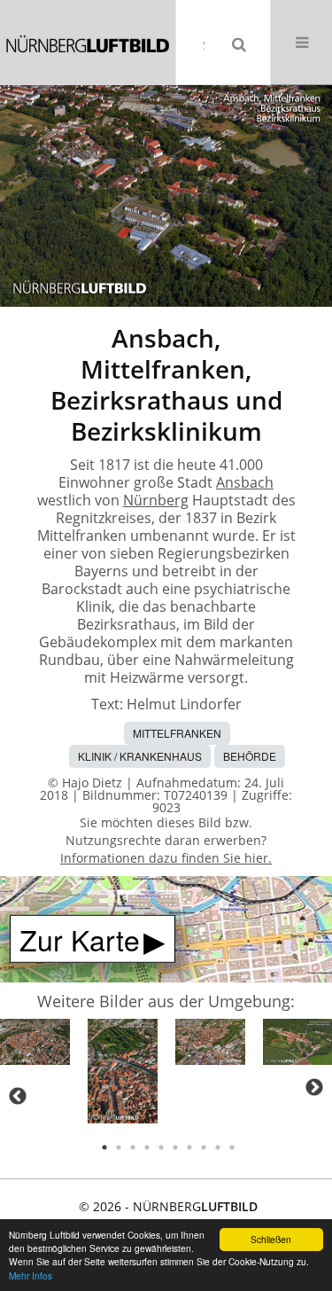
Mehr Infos (30, 1275)
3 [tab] (133, 1147)
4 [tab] (147, 1147)
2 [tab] (118, 1147)
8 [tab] (203, 1147)
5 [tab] (161, 1147)
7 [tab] (189, 1147)
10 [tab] (232, 1147)
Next (314, 1087)
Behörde (249, 755)
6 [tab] (175, 1147)
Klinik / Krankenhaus (140, 755)
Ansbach (245, 482)
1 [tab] (104, 1147)
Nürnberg (156, 500)
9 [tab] (218, 1147)
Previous (18, 1096)
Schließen (271, 1239)
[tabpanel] (35, 1045)
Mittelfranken (177, 732)
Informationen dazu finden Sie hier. (166, 857)
